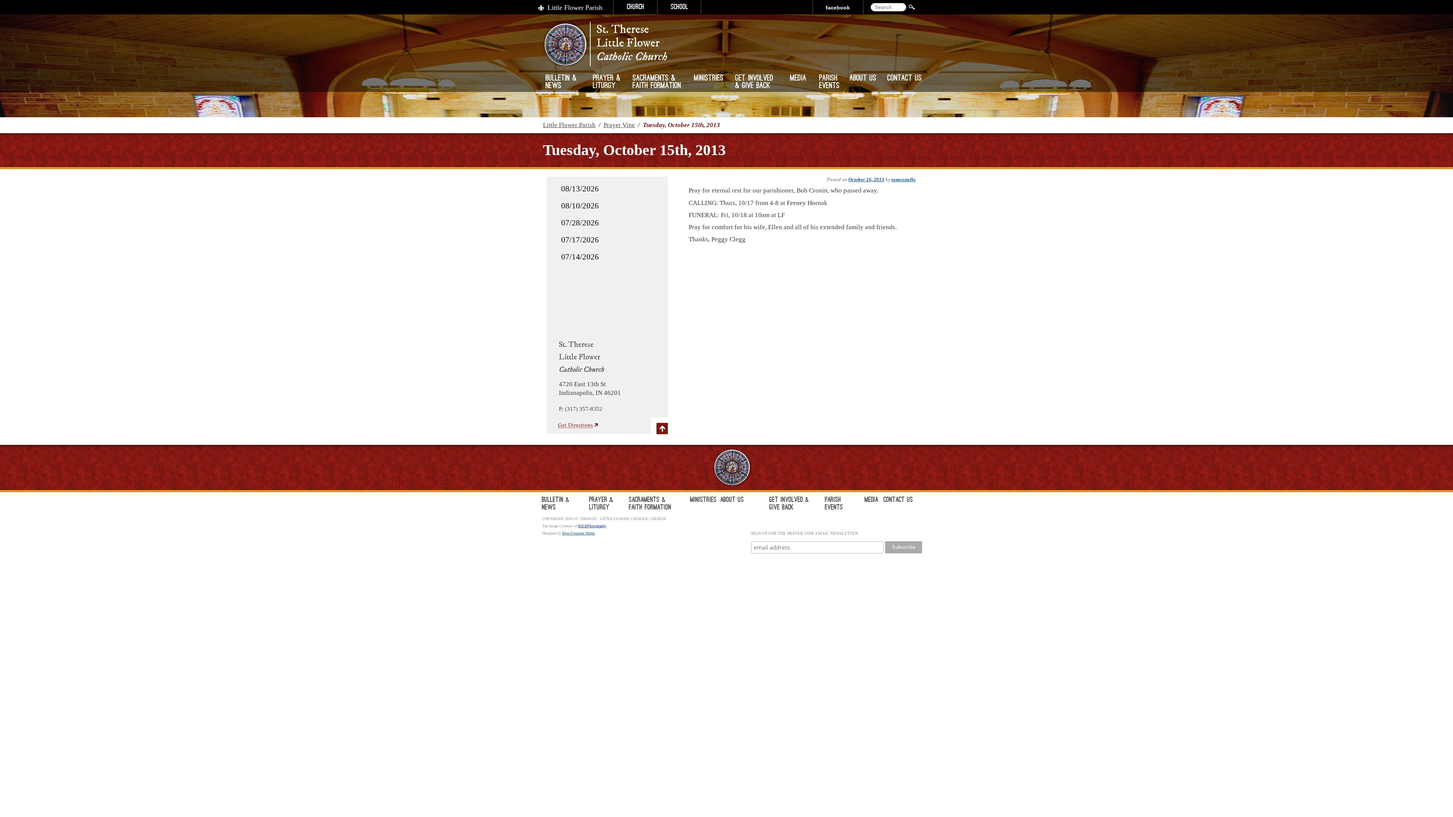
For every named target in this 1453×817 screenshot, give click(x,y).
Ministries (708, 79)
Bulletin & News (561, 82)
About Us (862, 79)
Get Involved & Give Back (754, 82)
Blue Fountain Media (578, 533)
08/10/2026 (580, 205)
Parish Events (829, 82)
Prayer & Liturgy (607, 82)
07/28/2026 (580, 222)
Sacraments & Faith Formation (657, 82)
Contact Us (904, 79)
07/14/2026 (580, 256)
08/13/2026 (580, 188)
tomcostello (903, 179)
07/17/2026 (580, 239)
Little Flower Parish (575, 7)
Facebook (838, 8)
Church (635, 7)
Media (798, 79)
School (679, 7)
